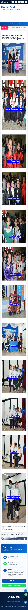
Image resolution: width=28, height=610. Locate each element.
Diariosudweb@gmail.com (14, 558)
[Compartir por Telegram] (25, 602)
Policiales (21, 24)
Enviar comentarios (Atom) (16, 534)
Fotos (12, 529)
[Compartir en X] (25, 598)
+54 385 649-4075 (12, 564)
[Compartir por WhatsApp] (25, 594)
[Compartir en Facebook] (25, 590)
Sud (8, 7)
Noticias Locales (12, 24)
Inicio (3, 24)
